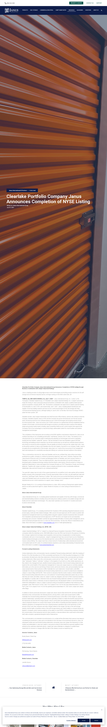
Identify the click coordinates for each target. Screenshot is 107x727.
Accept (83, 720)
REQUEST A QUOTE (76, 3)
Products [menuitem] (25, 10)
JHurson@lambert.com (28, 666)
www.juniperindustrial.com (47, 545)
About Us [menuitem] (95, 10)
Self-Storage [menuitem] (34, 10)
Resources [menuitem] (71, 10)
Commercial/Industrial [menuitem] (46, 10)
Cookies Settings (71, 720)
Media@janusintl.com (28, 654)
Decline (96, 720)
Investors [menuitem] (88, 10)
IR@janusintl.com (27, 640)
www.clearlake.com (49, 522)
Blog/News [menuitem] (80, 10)
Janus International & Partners (18, 190)
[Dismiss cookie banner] (101, 710)
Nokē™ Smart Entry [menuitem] (61, 10)
